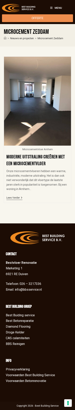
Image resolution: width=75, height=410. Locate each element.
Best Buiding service (20, 315)
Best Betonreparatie (20, 321)
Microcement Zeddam (50, 38)
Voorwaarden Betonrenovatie (26, 381)
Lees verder (14, 197)
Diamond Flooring (18, 326)
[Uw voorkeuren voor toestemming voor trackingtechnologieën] (68, 403)
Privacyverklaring (18, 369)
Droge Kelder (15, 332)
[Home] (5, 38)
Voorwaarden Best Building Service (30, 375)
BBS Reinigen (15, 344)
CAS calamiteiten (18, 338)
